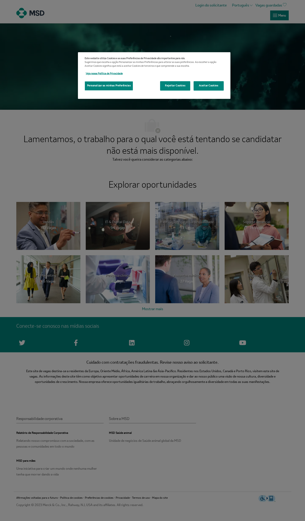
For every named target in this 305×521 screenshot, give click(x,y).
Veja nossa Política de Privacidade (104, 73)
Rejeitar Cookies (175, 85)
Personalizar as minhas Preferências (109, 85)
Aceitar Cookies (208, 85)
